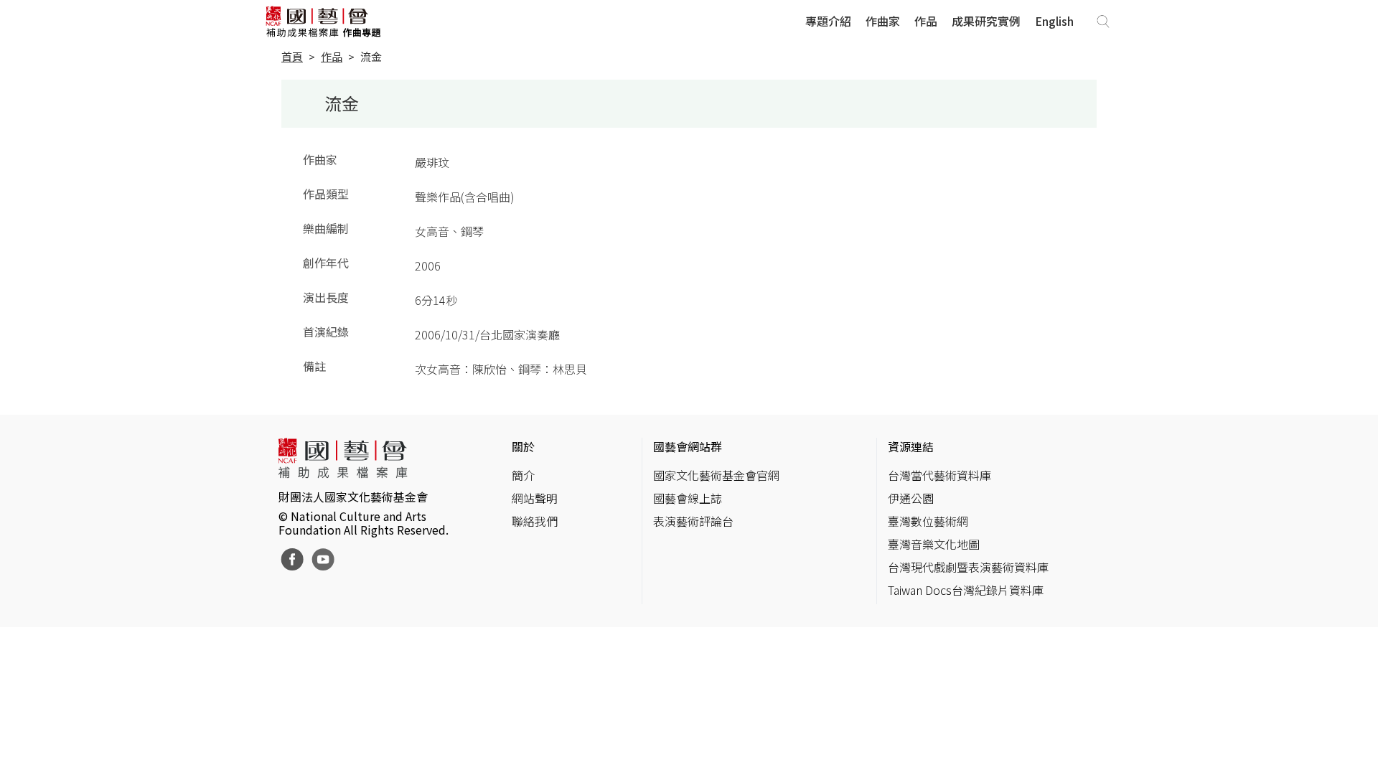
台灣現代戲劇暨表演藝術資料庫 (968, 567)
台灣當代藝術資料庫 (939, 475)
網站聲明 (535, 498)
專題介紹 (828, 20)
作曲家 (883, 20)
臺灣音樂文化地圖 (934, 544)
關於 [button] (523, 446)
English (1054, 20)
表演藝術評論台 (693, 521)
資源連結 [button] (911, 446)
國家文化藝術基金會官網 (716, 475)
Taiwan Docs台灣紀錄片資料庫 (966, 589)
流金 (371, 56)
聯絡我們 (535, 521)
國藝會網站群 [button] (687, 446)
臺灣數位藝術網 (928, 521)
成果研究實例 (986, 20)
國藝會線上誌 (687, 498)
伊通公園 (911, 498)
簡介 (523, 475)
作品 (925, 20)
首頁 (292, 56)
